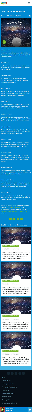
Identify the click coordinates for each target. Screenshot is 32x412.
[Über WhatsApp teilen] (18, 219)
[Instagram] (16, 373)
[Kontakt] (23, 373)
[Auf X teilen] (14, 219)
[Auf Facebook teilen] (10, 219)
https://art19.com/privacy (14, 207)
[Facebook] (8, 373)
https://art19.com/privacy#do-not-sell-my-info (14, 211)
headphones (28, 16)
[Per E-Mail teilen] (21, 219)
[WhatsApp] (12, 373)
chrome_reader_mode (30, 16)
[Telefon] (19, 373)
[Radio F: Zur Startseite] (14, 3)
